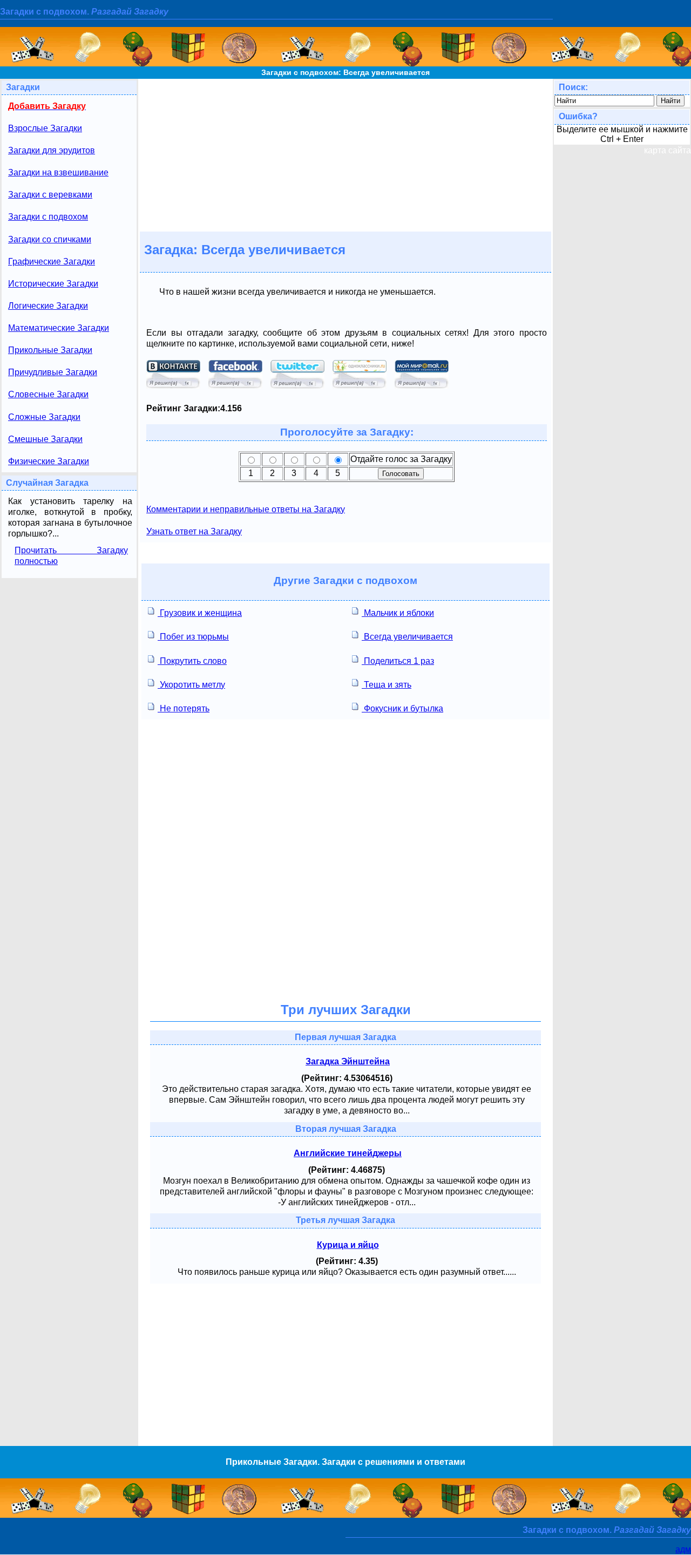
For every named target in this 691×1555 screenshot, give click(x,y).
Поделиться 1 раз (398, 661)
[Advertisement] (345, 154)
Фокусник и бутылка (402, 708)
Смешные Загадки (45, 439)
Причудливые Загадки (52, 372)
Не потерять (183, 708)
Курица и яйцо (348, 1245)
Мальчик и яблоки (398, 612)
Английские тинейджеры (348, 1153)
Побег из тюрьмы (193, 636)
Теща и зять (386, 684)
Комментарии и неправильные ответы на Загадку (245, 509)
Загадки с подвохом (48, 216)
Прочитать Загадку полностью (71, 556)
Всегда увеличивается (407, 636)
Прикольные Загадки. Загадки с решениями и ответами (345, 1461)
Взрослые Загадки (45, 128)
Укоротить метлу (191, 684)
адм (683, 1549)
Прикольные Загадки (50, 350)
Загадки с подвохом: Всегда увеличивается (345, 72)
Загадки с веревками (50, 194)
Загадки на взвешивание (58, 172)
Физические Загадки (48, 461)
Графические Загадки (51, 261)
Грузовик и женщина (200, 612)
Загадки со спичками (49, 239)
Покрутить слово (192, 661)
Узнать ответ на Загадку (194, 531)
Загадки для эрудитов (51, 150)
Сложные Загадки (44, 417)
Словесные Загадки (48, 394)
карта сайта (667, 150)
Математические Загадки (58, 327)
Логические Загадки (48, 305)
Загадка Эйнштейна (348, 1061)
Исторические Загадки (53, 283)
